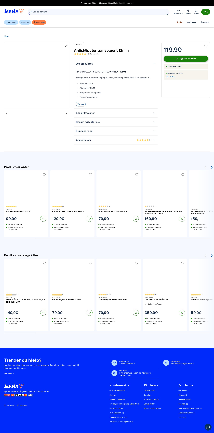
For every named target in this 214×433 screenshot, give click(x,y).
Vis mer (81, 104)
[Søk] (30, 12)
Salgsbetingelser (116, 408)
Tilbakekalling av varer (118, 417)
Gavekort (205, 22)
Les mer (130, 3)
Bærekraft (182, 395)
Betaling (112, 395)
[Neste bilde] (66, 113)
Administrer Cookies (186, 413)
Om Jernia (182, 390)
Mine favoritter (150, 399)
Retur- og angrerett (117, 399)
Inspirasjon (191, 22)
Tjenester (182, 417)
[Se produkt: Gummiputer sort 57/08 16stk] (118, 203)
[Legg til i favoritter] (206, 46)
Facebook (23, 405)
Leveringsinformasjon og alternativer (124, 404)
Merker (26, 22)
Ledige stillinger (184, 399)
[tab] (14, 114)
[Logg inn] (196, 11)
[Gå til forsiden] (14, 11)
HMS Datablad (115, 413)
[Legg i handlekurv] (43, 219)
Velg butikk (170, 76)
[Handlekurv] (205, 12)
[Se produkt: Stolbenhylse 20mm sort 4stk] (72, 295)
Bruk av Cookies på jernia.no (189, 408)
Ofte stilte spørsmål (117, 390)
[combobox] (101, 12)
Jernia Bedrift (149, 404)
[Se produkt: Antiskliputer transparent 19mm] (72, 203)
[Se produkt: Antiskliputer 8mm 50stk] (26, 203)
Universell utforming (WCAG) (121, 422)
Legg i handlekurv (187, 58)
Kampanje (40, 22)
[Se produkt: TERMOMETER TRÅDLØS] (165, 295)
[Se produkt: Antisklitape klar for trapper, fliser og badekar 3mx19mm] (165, 203)
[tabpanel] (37, 75)
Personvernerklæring (152, 408)
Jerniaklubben (149, 390)
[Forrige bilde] (6, 113)
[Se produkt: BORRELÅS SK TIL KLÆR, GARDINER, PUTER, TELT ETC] (26, 295)
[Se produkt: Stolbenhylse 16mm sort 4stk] (118, 295)
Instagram (11, 405)
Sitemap (181, 404)
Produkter (12, 22)
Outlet (179, 22)
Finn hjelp (8, 374)
